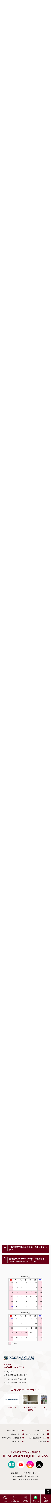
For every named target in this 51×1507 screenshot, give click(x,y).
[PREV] (10, 1276)
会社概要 (14, 1472)
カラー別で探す (40, 1430)
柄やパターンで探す (14, 1430)
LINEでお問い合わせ (35, 1500)
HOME (5, 1501)
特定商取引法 (18, 1476)
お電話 (46, 1501)
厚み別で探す (16, 1434)
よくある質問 (41, 1442)
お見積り (25, 1501)
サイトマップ (32, 1476)
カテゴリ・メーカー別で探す (35, 1434)
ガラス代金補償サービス (37, 1438)
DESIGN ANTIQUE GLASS (25, 1454)
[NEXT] (39, 1276)
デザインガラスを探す (15, 1500)
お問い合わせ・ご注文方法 (11, 1438)
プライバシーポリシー (31, 1472)
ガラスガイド (16, 1442)
